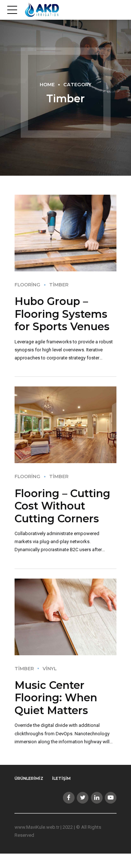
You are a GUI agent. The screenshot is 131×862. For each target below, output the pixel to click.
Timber (58, 284)
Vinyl (49, 668)
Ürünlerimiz (29, 778)
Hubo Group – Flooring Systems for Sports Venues (62, 314)
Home (47, 84)
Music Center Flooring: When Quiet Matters (56, 698)
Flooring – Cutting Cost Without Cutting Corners (62, 506)
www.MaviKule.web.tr (37, 827)
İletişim (61, 778)
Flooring (27, 284)
